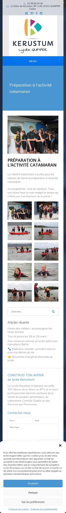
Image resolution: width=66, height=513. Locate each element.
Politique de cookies (19, 509)
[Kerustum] (33, 35)
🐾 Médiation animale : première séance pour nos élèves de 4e (32, 350)
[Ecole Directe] (32, 13)
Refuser (33, 492)
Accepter (33, 483)
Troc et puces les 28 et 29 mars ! (27, 336)
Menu (33, 61)
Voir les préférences (33, 502)
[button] (61, 446)
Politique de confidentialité (44, 509)
